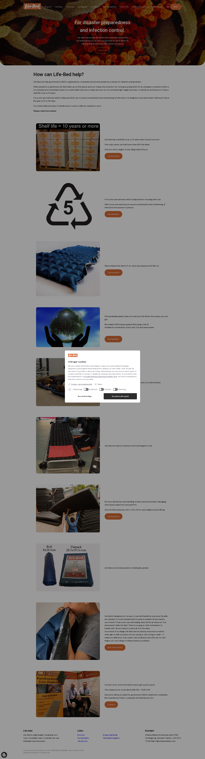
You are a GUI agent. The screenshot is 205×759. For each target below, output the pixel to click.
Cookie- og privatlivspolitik (81, 384)
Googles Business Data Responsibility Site (100, 376)
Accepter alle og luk (120, 396)
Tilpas (99, 384)
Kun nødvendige (85, 396)
